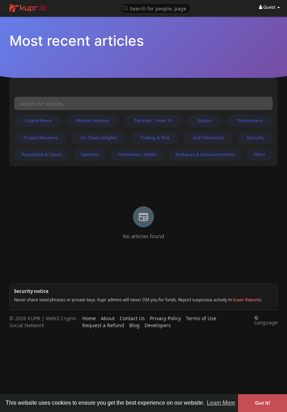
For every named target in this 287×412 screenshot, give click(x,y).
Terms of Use (201, 318)
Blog (134, 325)
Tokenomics (249, 120)
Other (259, 154)
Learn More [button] (221, 403)
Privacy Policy (165, 318)
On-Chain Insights (98, 137)
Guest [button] (269, 7)
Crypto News (37, 120)
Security (255, 137)
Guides (204, 120)
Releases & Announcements (204, 154)
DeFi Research (208, 137)
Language (266, 322)
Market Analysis (92, 120)
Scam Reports (247, 300)
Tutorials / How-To (153, 120)
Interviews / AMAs (137, 154)
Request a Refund (103, 325)
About (108, 318)
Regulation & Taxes (42, 154)
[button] (155, 8)
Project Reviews (40, 137)
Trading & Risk (155, 137)
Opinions (90, 154)
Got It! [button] (262, 403)
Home (89, 318)
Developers (158, 325)
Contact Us (132, 318)
